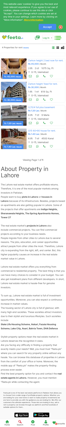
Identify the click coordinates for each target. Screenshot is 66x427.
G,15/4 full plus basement (41, 107)
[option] (14, 68)
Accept (47, 26)
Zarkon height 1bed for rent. (43, 83)
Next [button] (22, 67)
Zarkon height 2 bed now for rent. (45, 60)
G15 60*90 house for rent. (42, 130)
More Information (33, 19)
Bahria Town (35, 328)
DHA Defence (51, 328)
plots (24, 196)
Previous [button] (5, 67)
